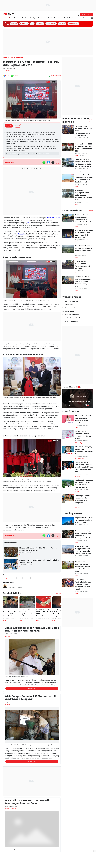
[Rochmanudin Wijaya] (5, 586)
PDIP (49, 218)
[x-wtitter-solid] (52, 162)
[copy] (57, 162)
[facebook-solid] (48, 162)
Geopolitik (22, 234)
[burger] (92, 18)
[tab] (9, 126)
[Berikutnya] (61, 695)
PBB (28, 223)
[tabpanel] (32, 143)
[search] (78, 15)
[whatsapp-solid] (43, 162)
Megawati (56, 218)
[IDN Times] (8, 14)
